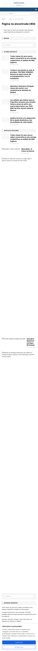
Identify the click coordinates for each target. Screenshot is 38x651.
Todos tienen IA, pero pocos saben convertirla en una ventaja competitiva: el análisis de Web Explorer (23, 59)
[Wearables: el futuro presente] (11, 149)
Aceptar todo (19, 642)
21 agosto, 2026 (15, 64)
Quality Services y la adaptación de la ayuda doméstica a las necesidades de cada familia (22, 120)
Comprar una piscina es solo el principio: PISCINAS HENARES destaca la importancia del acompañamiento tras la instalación (22, 74)
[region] (19, 637)
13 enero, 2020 (31, 347)
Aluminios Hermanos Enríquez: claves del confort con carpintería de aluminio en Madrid (22, 89)
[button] (36, 9)
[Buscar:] (19, 13)
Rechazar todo (19, 647)
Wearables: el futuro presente (27, 150)
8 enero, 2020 (26, 153)
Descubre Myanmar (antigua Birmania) (30, 342)
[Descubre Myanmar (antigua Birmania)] (13, 339)
